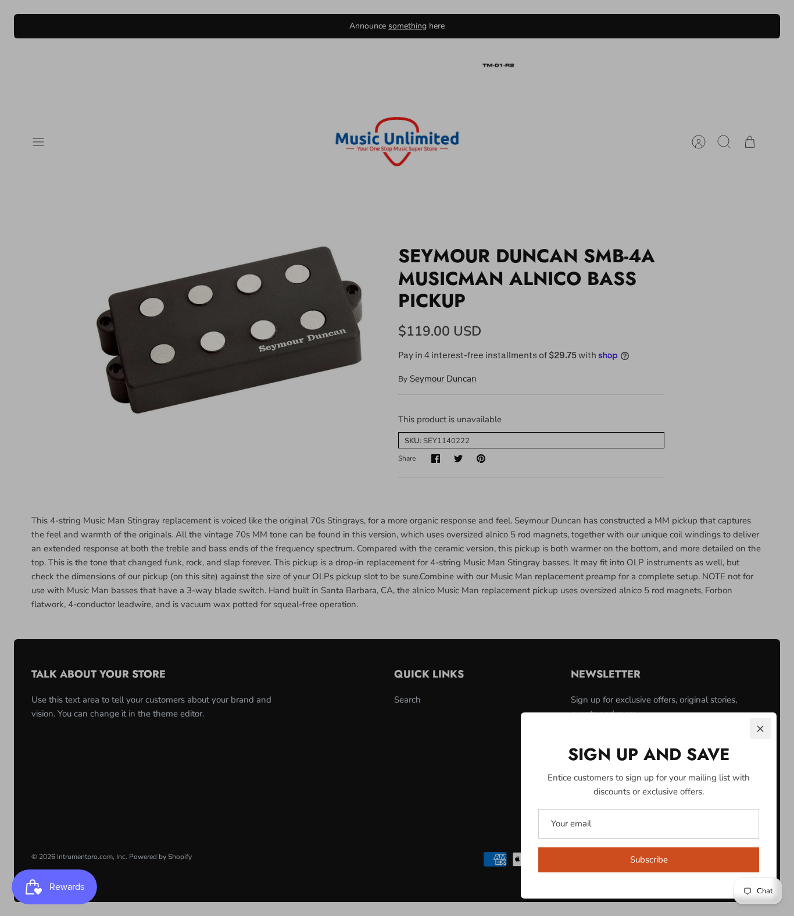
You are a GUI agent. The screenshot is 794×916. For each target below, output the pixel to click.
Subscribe (649, 859)
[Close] (760, 728)
